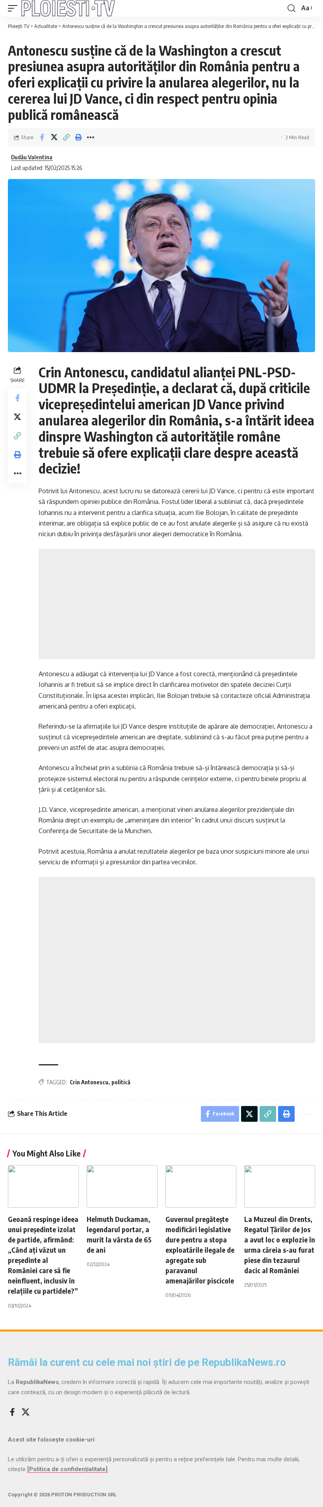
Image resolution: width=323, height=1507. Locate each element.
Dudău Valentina (31, 156)
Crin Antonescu (89, 1082)
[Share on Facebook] (41, 137)
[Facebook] (12, 1412)
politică (120, 1082)
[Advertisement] (177, 604)
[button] (14, 8)
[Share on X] (53, 137)
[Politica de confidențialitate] (67, 1469)
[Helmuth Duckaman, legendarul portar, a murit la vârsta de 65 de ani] (122, 1186)
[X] (26, 1412)
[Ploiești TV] (68, 8)
